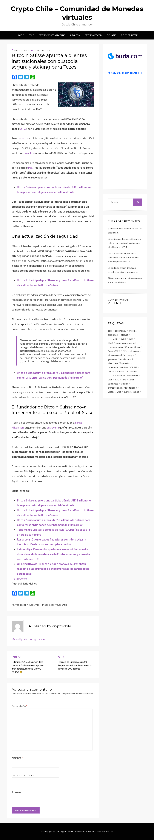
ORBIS (133, 367)
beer (110, 330)
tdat (110, 379)
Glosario (111, 35)
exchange (129, 355)
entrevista (53, 427)
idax (110, 363)
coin (118, 343)
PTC (110, 375)
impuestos (125, 363)
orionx (111, 371)
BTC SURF (113, 338)
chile (130, 338)
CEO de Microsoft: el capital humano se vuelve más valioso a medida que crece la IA (123, 257)
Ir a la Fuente (19, 578)
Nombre (17, 757)
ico (133, 359)
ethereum (134, 351)
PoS (30, 167)
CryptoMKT (114, 351)
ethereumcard (115, 355)
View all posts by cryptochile (28, 639)
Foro (31, 35)
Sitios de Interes (129, 35)
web (119, 391)
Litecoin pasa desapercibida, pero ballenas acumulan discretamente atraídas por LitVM (124, 243)
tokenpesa (113, 383)
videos (111, 391)
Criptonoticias (132, 347)
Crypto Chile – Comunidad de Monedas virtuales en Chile (86, 831)
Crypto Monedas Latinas (52, 35)
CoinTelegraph (30, 605)
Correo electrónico (23, 775)
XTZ (23, 128)
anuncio (23, 138)
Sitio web (17, 792)
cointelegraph (58, 605)
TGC (117, 379)
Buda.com (75, 35)
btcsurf (124, 334)
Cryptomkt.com (93, 35)
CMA (110, 343)
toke (124, 379)
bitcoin (132, 330)
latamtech (113, 367)
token (131, 379)
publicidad (120, 375)
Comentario (19, 706)
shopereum (132, 375)
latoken (124, 367)
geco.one (112, 359)
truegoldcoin (130, 387)
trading (124, 383)
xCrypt (127, 391)
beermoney (120, 330)
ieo (116, 363)
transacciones (115, 387)
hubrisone (124, 359)
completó (29, 153)
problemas (132, 371)
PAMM (120, 371)
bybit (123, 338)
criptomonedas (115, 347)
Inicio (21, 35)
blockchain (113, 334)
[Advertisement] (125, 135)
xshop (136, 391)
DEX (125, 351)
